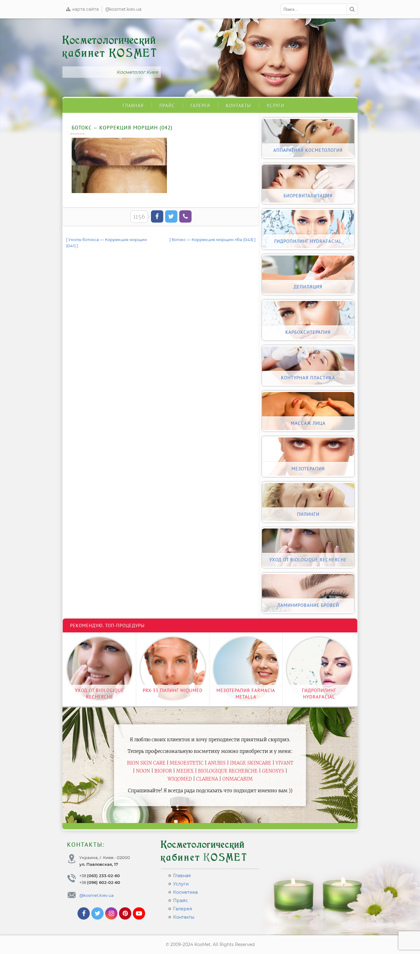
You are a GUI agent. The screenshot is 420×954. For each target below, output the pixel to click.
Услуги (275, 106)
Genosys (273, 771)
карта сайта (85, 9)
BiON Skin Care (146, 763)
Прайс (167, 106)
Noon (143, 771)
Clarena (207, 779)
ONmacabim (237, 779)
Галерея (200, 106)
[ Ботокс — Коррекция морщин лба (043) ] (212, 239)
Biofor (163, 771)
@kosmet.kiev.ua (123, 9)
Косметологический (110, 47)
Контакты (238, 106)
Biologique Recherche (228, 771)
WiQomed (180, 779)
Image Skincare (250, 763)
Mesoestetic (187, 763)
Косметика (185, 892)
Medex (185, 771)
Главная (133, 106)
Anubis (217, 763)
